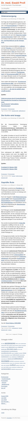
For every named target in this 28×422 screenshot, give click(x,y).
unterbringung (14, 367)
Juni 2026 (4, 399)
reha (13, 363)
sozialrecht (18, 365)
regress (9, 330)
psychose (12, 361)
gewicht (12, 353)
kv (8, 356)
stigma (21, 365)
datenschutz (12, 347)
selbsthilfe (7, 365)
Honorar (4, 382)
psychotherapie (17, 361)
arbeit (8, 345)
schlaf (5, 365)
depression (20, 347)
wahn (22, 367)
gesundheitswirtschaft (6, 353)
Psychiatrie (4, 386)
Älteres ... (3, 403)
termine (7, 367)
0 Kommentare (11, 109)
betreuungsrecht (15, 345)
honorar (13, 176)
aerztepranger (10, 343)
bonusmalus (23, 345)
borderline (3, 347)
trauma (10, 367)
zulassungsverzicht (18, 369)
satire (2, 365)
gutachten (21, 353)
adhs (4, 343)
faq (19, 349)
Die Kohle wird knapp (10, 115)
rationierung (22, 361)
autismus (10, 345)
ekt (17, 349)
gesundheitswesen (13, 351)
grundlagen (16, 353)
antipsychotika (3, 345)
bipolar (20, 345)
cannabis (6, 347)
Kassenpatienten (12, 25)
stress (24, 365)
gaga (21, 349)
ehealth (15, 349)
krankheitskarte (4, 356)
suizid (5, 367)
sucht (2, 367)
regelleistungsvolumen (5, 363)
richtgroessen (15, 328)
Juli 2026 (3, 398)
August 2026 (4, 396)
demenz (16, 347)
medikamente (20, 356)
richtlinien (21, 363)
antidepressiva (23, 343)
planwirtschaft (15, 110)
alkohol (17, 343)
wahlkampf (19, 367)
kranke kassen (19, 176)
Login (2, 412)
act (1, 343)
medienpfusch (14, 356)
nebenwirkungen (4, 358)
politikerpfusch (22, 110)
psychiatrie (5, 361)
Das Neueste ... (5, 401)
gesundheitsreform (5, 351)
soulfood (13, 365)
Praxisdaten (4, 380)
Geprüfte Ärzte (7, 182)
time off (3, 388)
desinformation (4, 349)
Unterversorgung (8, 16)
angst (19, 343)
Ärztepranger (4, 109)
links (10, 356)
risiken (24, 363)
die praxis (10, 349)
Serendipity (9, 418)
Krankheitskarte (6, 378)
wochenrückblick (6, 369)
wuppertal (13, 369)
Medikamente (5, 384)
